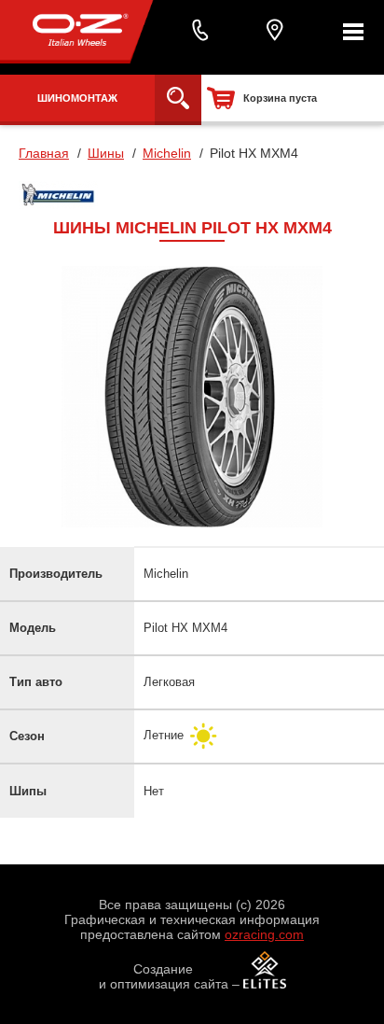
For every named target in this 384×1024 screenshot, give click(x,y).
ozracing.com (264, 934)
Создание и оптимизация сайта (163, 976)
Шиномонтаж (77, 98)
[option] (192, 396)
